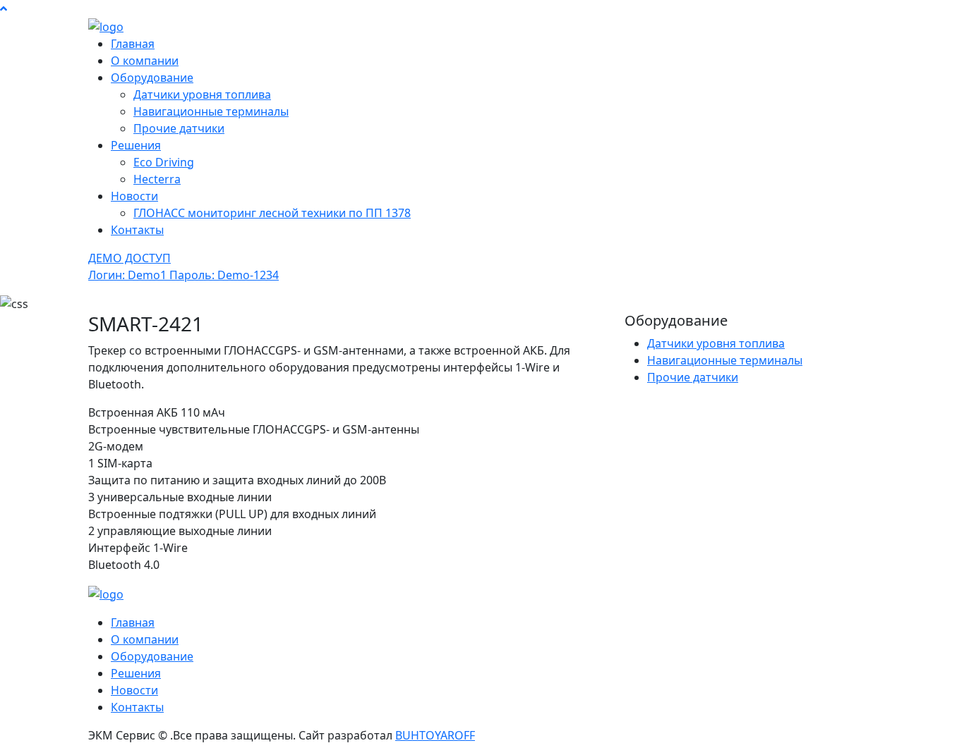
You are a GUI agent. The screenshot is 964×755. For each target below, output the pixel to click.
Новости (134, 196)
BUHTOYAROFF (435, 735)
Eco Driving (163, 162)
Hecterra (157, 179)
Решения (136, 145)
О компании (145, 60)
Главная (133, 43)
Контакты (137, 230)
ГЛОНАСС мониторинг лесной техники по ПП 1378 (272, 213)
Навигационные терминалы (211, 111)
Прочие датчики (178, 128)
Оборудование (152, 77)
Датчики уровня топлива (202, 94)
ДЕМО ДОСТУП (183, 266)
